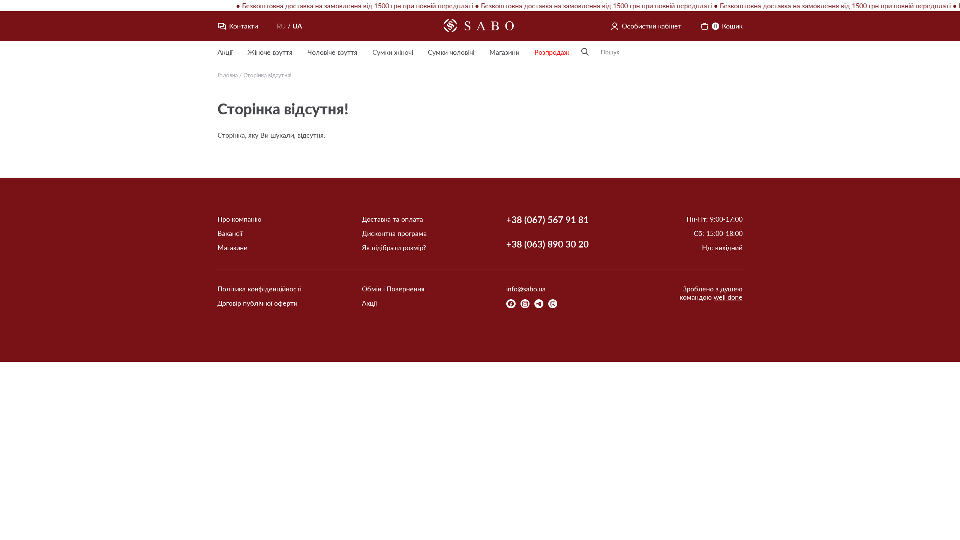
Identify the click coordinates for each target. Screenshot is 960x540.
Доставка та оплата (392, 219)
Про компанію (239, 219)
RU (281, 26)
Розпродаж (551, 52)
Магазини (504, 52)
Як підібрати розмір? (394, 248)
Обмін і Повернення (393, 289)
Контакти (243, 26)
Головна (228, 75)
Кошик (728, 26)
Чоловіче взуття (332, 52)
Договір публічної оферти (257, 303)
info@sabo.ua (526, 289)
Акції (225, 52)
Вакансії (230, 233)
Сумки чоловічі (451, 52)
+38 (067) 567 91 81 (547, 219)
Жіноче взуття (270, 52)
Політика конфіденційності (260, 289)
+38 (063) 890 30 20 (547, 244)
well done (728, 297)
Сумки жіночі (392, 52)
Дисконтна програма (394, 233)
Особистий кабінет (651, 26)
